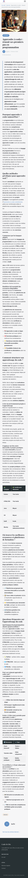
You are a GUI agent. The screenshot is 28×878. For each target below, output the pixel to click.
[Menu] (24, 1)
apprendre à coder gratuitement (13, 202)
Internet (8, 5)
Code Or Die (6, 844)
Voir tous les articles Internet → (11, 832)
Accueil (3, 5)
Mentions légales (6, 865)
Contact (4, 868)
